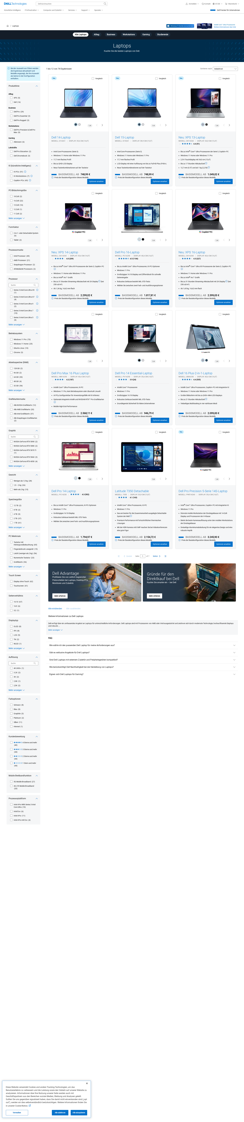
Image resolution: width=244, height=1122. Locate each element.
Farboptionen (15, 699)
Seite (137, 556)
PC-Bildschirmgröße (17, 190)
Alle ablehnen (60, 1113)
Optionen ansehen (96, 181)
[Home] (7, 26)
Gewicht (12, 475)
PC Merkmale (15, 536)
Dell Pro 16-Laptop (127, 252)
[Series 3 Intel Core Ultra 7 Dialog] (37, 310)
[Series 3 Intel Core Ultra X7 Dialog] (37, 297)
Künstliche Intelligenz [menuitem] (12, 10)
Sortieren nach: (206, 69)
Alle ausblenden (73, 608)
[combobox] (71, 4)
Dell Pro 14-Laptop (63, 491)
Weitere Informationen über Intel (225, 27)
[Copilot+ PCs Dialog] (30, 180)
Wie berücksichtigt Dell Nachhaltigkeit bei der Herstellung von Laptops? (81, 667)
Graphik (12, 430)
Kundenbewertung (17, 736)
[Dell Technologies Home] (15, 3)
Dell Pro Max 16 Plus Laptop (70, 373)
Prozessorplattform (17, 798)
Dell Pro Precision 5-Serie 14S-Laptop (203, 491)
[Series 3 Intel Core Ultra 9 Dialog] (37, 304)
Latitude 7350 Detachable (132, 491)
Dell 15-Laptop (124, 137)
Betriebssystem (15, 333)
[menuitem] (32, 10)
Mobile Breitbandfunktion (20, 775)
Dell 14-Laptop (61, 137)
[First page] (119, 556)
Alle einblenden (55, 608)
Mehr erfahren (60, 596)
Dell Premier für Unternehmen (228, 10)
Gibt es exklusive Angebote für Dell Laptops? (69, 652)
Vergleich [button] (99, 78)
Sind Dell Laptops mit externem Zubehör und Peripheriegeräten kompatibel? (83, 660)
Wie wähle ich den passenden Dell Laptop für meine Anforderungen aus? (82, 645)
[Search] (34, 285)
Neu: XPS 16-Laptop (192, 252)
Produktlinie (14, 86)
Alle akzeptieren (79, 1113)
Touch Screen (15, 575)
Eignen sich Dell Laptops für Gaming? (66, 674)
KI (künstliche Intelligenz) (20, 166)
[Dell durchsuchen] (105, 4)
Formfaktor (14, 227)
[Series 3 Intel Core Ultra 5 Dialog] (37, 317)
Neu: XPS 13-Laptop (192, 137)
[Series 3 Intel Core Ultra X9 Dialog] (37, 290)
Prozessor (13, 279)
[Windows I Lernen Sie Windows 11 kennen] (180, 26)
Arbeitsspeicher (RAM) (19, 362)
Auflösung (13, 657)
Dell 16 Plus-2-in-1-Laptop (195, 373)
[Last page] (165, 556)
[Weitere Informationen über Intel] (204, 25)
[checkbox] (15, 98)
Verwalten (17, 1113)
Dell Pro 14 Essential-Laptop (133, 373)
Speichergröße (15, 499)
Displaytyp (13, 620)
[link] (206, 3)
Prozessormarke (16, 250)
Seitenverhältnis (16, 596)
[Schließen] (87, 1083)
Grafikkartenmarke (17, 399)
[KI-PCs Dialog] (25, 172)
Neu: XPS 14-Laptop (64, 252)
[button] (193, 3)
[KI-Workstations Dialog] (31, 176)
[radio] (75, 124)
